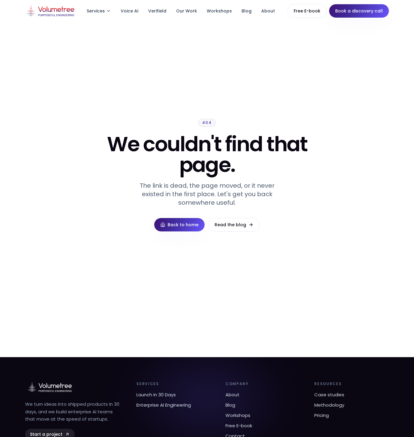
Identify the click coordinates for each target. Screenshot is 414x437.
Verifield (157, 11)
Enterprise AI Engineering (163, 405)
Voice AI (130, 11)
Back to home (183, 225)
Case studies (329, 394)
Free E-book (307, 11)
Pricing (321, 415)
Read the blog (230, 225)
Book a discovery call (359, 11)
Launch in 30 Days (156, 394)
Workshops (219, 11)
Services (96, 11)
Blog (247, 11)
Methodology (329, 405)
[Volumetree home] (49, 10)
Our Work (186, 11)
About (268, 11)
